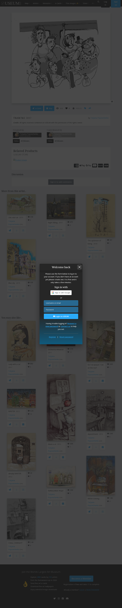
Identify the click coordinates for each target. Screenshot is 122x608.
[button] (61, 292)
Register (52, 337)
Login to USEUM (62, 316)
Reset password (66, 337)
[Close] (79, 267)
